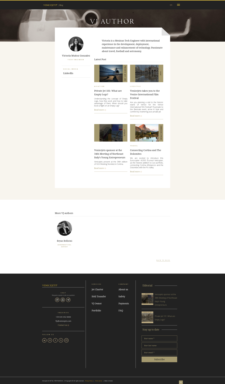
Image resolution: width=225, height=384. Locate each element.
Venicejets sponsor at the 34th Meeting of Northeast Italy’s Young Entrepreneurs (109, 154)
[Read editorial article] (147, 299)
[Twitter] (61, 340)
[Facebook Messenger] (57, 300)
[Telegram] (68, 300)
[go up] (181, 382)
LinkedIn (68, 73)
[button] (178, 4)
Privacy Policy (89, 381)
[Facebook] (55, 340)
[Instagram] (50, 340)
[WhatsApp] (63, 300)
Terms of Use (98, 381)
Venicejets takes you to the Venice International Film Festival (145, 94)
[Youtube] (66, 340)
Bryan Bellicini (64, 240)
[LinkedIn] (44, 340)
